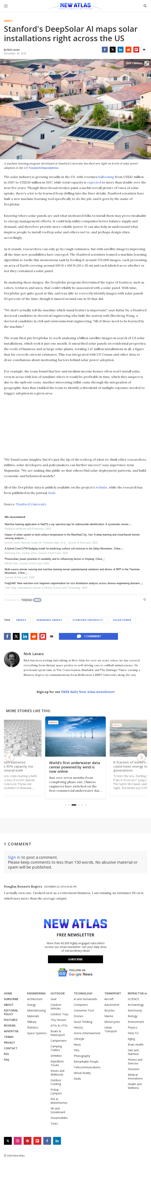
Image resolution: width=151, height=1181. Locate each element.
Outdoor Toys (59, 1014)
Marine (108, 1016)
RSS (6, 1054)
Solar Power (122, 619)
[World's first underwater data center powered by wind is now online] (75, 736)
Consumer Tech (84, 1010)
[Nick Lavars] (12, 659)
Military (31, 1022)
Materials (33, 1016)
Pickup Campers (56, 1091)
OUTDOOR (58, 993)
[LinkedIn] (120, 50)
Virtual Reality (82, 1073)
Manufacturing (36, 1010)
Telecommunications (87, 1067)
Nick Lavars (34, 653)
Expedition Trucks (57, 1063)
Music (77, 1044)
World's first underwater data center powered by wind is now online (74, 767)
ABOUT (9, 1005)
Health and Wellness (135, 1086)
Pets (76, 1050)
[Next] (141, 757)
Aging (131, 1039)
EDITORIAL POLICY (11, 1012)
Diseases (133, 1069)
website (101, 487)
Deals (77, 1078)
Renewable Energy (49, 619)
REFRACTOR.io (137, 993)
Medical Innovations (135, 1076)
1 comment (92, 636)
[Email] (144, 50)
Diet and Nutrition (133, 1052)
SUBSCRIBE (11, 999)
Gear (54, 999)
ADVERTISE (11, 1031)
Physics (132, 1027)
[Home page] (75, 7)
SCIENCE (133, 999)
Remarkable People (86, 1061)
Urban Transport (110, 1029)
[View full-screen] (146, 63)
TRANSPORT (112, 993)
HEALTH (133, 1033)
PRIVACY (9, 1042)
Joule (51, 493)
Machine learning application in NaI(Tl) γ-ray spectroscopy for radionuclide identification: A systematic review (66, 524)
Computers (81, 1005)
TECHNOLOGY (83, 993)
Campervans (58, 1040)
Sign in (14, 857)
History (78, 1027)
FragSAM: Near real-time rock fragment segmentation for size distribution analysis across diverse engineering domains (72, 583)
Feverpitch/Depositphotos (44, 168)
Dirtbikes (56, 1056)
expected (94, 182)
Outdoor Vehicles (56, 1006)
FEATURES (10, 1020)
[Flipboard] (136, 50)
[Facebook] (105, 50)
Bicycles (109, 1010)
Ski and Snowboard (58, 1110)
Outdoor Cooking (56, 1082)
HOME (8, 993)
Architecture (34, 999)
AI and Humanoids (85, 999)
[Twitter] (113, 50)
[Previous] (10, 757)
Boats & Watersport (58, 1033)
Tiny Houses (58, 1020)
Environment (136, 1022)
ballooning (106, 177)
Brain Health (136, 1044)
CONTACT (10, 1048)
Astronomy (135, 1010)
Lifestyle (79, 1039)
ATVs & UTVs (59, 1025)
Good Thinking (83, 1022)
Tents (54, 1123)
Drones (78, 1016)
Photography (82, 1056)
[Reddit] (128, 50)
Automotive (111, 1005)
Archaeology (136, 1005)
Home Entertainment (87, 1033)
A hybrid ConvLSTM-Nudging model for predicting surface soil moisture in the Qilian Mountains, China (62, 548)
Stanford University (31, 504)
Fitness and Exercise (135, 1061)
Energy (8, 21)
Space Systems (36, 1033)
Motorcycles (112, 1022)
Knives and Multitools (57, 1072)
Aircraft (109, 999)
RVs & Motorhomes (59, 1101)
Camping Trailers (56, 1048)
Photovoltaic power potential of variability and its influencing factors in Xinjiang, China (53, 558)
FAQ (6, 1059)
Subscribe (75, 959)
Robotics (32, 1027)
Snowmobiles (59, 1118)
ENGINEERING (36, 993)
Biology (132, 1016)
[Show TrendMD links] (144, 599)
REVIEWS (10, 1025)
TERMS (8, 1037)
